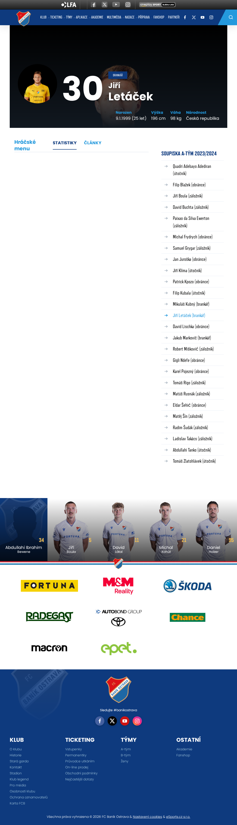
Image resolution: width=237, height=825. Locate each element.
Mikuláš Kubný (191, 304)
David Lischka (191, 326)
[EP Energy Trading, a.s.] (118, 650)
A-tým (126, 749)
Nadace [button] (129, 17)
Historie (16, 755)
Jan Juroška (190, 259)
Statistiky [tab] (65, 143)
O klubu (16, 749)
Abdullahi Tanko (192, 450)
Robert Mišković (193, 349)
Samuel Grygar (192, 248)
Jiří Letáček (189, 315)
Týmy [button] (69, 17)
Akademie (97, 17)
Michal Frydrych (193, 237)
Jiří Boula (188, 196)
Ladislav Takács (192, 438)
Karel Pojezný (191, 371)
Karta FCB (17, 803)
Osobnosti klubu (22, 791)
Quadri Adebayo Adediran (192, 169)
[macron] (49, 650)
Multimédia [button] (114, 17)
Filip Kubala (189, 293)
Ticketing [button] (56, 17)
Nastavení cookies (147, 816)
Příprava (144, 17)
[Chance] (187, 619)
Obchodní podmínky (81, 773)
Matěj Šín (188, 416)
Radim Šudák (190, 427)
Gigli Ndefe (189, 360)
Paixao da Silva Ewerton (191, 221)
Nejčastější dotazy (79, 779)
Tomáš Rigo (189, 382)
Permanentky (76, 755)
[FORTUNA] (49, 588)
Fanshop (158, 17)
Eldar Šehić (189, 405)
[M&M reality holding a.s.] (118, 588)
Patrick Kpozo (191, 281)
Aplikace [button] (81, 17)
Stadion (16, 773)
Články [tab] (92, 143)
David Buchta (191, 207)
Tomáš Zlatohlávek (194, 461)
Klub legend (19, 779)
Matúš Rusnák (191, 394)
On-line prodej (76, 767)
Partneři (174, 17)
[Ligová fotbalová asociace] (69, 6)
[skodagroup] (187, 588)
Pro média (18, 785)
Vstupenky (73, 749)
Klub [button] (43, 17)
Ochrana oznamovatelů (29, 797)
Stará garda (19, 761)
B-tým (126, 755)
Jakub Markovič (192, 338)
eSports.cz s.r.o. (178, 816)
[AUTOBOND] (118, 619)
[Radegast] (49, 619)
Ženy (124, 761)
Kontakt (16, 767)
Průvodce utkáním (79, 761)
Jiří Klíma (187, 270)
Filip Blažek (189, 185)
